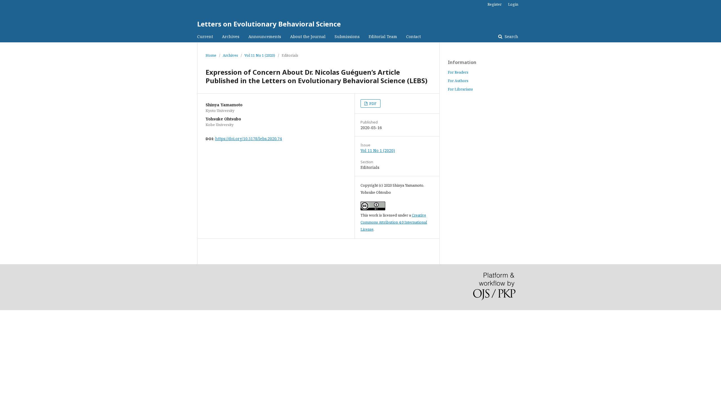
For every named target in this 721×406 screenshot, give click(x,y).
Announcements (264, 36)
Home (211, 55)
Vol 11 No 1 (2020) (259, 55)
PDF (372, 103)
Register (495, 4)
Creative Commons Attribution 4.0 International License (393, 222)
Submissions (347, 36)
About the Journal (308, 36)
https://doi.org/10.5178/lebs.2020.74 (248, 138)
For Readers (458, 72)
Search (511, 36)
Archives (230, 36)
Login (513, 4)
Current (205, 36)
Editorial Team (383, 36)
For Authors (458, 80)
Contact (413, 36)
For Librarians (460, 89)
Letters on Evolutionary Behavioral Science (269, 23)
